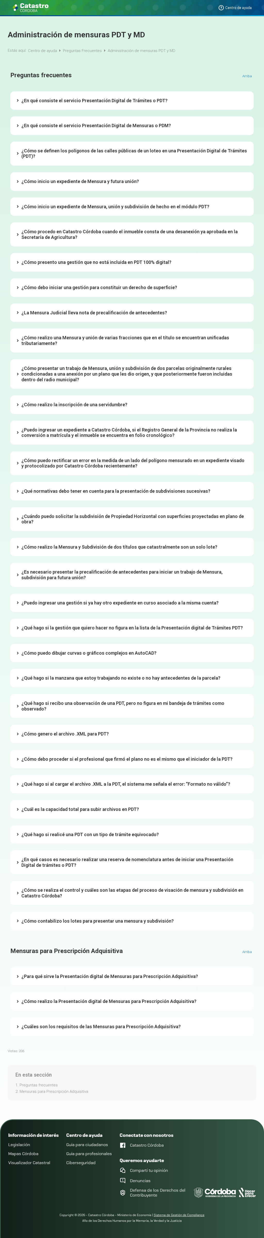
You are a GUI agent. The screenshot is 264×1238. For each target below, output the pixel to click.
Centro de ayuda (43, 50)
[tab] (132, 100)
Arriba (247, 76)
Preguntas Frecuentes (83, 50)
